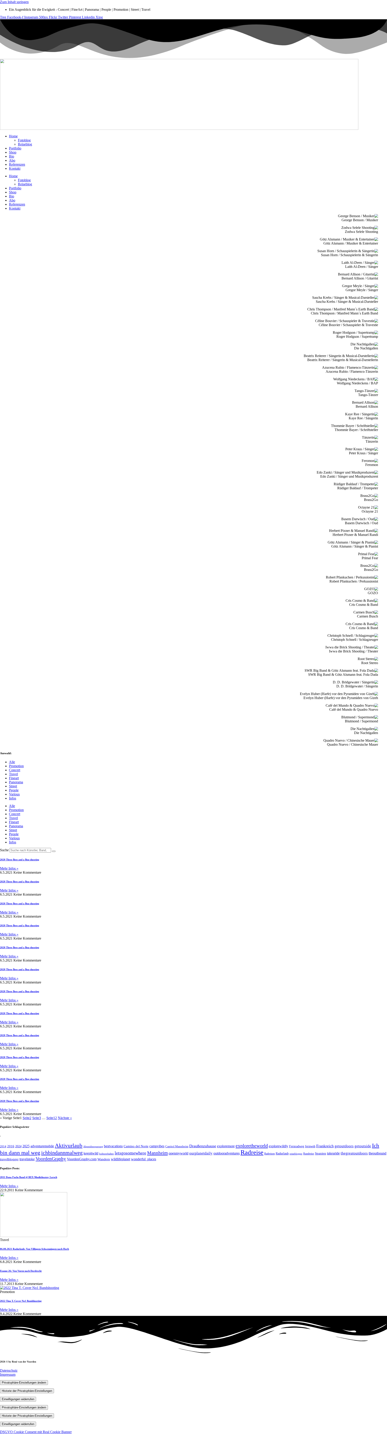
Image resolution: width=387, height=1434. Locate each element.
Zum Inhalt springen (14, 2)
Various (14, 794)
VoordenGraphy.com (82, 1159)
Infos (12, 798)
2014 (3, 1146)
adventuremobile (42, 1146)
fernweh (310, 1146)
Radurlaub (282, 1153)
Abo (12, 160)
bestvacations (113, 1146)
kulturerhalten (106, 1153)
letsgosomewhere (130, 1152)
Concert (14, 770)
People (14, 790)
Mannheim (157, 1152)
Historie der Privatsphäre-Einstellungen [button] (27, 1391)
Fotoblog (24, 140)
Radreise (252, 1152)
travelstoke (27, 1159)
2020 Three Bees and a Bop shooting (19, 859)
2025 (26, 1146)
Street (13, 786)
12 (51, 1118)
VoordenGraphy (51, 1158)
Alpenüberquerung (93, 1146)
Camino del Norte (136, 1146)
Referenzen (17, 164)
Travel (13, 774)
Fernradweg (296, 1146)
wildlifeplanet (120, 1159)
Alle (12, 762)
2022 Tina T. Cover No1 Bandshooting (21, 1301)
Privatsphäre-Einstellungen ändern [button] (24, 1382)
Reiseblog (25, 144)
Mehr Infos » (9, 868)
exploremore (226, 1146)
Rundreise (308, 1153)
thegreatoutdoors (354, 1153)
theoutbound (377, 1153)
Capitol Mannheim (176, 1146)
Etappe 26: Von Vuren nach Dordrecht (21, 1270)
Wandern (103, 1159)
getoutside (363, 1146)
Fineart (14, 778)
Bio (11, 156)
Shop (12, 152)
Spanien (320, 1153)
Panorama (16, 782)
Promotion (16, 766)
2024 (18, 1146)
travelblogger (9, 1159)
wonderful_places (143, 1159)
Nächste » (65, 1118)
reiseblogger (296, 1153)
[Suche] (54, 851)
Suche (4, 850)
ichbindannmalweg (62, 1153)
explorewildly (278, 1146)
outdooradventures (226, 1153)
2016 (10, 1146)
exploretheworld (252, 1145)
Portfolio (15, 148)
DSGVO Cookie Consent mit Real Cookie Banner (36, 1432)
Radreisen (269, 1153)
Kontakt (14, 168)
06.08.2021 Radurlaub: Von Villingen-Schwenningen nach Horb (34, 1249)
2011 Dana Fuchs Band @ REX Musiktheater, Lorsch (28, 1177)
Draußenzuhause (202, 1146)
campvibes (156, 1146)
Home (13, 136)
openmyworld (178, 1153)
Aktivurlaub (68, 1145)
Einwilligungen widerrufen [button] (18, 1399)
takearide (333, 1153)
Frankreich (325, 1146)
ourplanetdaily (201, 1153)
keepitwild (91, 1153)
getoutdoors (344, 1146)
